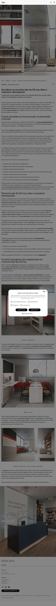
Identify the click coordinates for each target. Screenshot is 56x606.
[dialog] (28, 303)
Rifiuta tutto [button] (34, 309)
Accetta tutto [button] (21, 309)
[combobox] (44, 291)
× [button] (46, 291)
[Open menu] (54, 2)
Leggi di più (32, 298)
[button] (28, 314)
